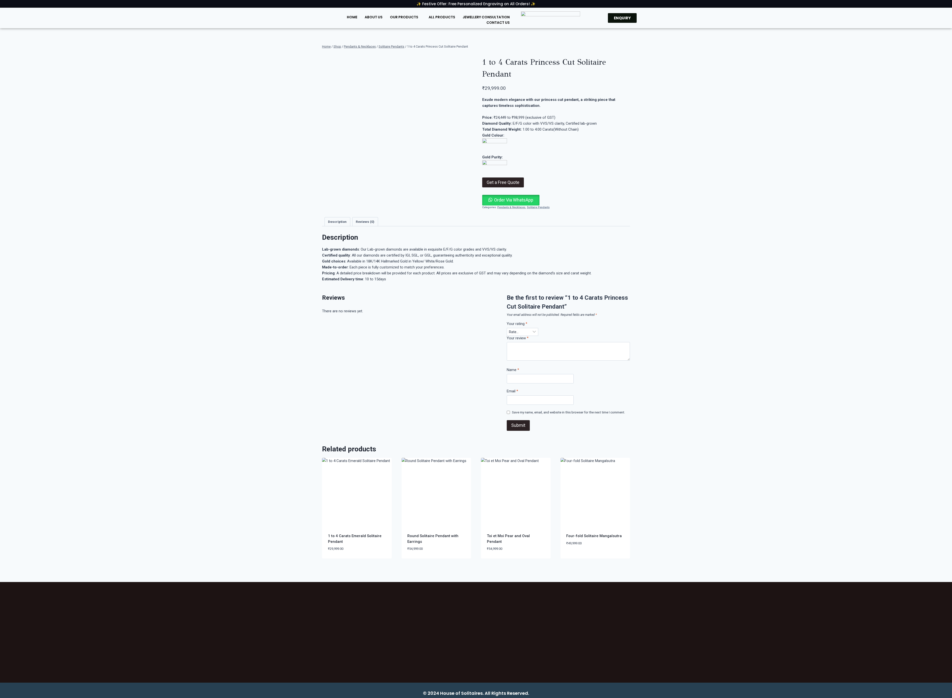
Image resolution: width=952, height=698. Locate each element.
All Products (442, 17)
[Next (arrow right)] (943, 349)
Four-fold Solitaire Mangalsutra (594, 536)
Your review (518, 338)
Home (352, 17)
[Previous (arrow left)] (8, 349)
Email (512, 391)
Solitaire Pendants (538, 207)
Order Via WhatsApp (513, 200)
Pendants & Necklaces (511, 207)
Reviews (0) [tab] (365, 222)
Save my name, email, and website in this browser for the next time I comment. (568, 412)
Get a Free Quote (503, 182)
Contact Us (498, 22)
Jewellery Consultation (486, 17)
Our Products (404, 17)
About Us (374, 17)
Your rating (517, 323)
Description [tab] (337, 222)
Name (513, 370)
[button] (510, 200)
